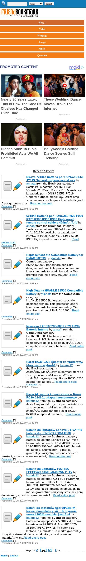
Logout (14, 555)
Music (42, 48)
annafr (57, 329)
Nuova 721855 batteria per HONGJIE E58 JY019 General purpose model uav (54, 178)
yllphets (56, 258)
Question (42, 55)
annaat (30, 183)
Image (42, 42)
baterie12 (66, 365)
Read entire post (41, 203)
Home (4, 555)
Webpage (42, 35)
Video (42, 29)
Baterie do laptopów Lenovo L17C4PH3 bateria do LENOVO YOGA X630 (54, 431)
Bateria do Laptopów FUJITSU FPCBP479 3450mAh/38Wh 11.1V (49, 470)
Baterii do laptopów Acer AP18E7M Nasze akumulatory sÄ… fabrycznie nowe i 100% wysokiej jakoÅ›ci (51, 511)
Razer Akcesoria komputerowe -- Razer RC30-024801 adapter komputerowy (53, 395)
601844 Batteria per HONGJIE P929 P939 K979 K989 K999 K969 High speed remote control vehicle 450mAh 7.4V (54, 219)
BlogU (42, 22)
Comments (7, 206)
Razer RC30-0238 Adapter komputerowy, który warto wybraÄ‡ (54, 363)
